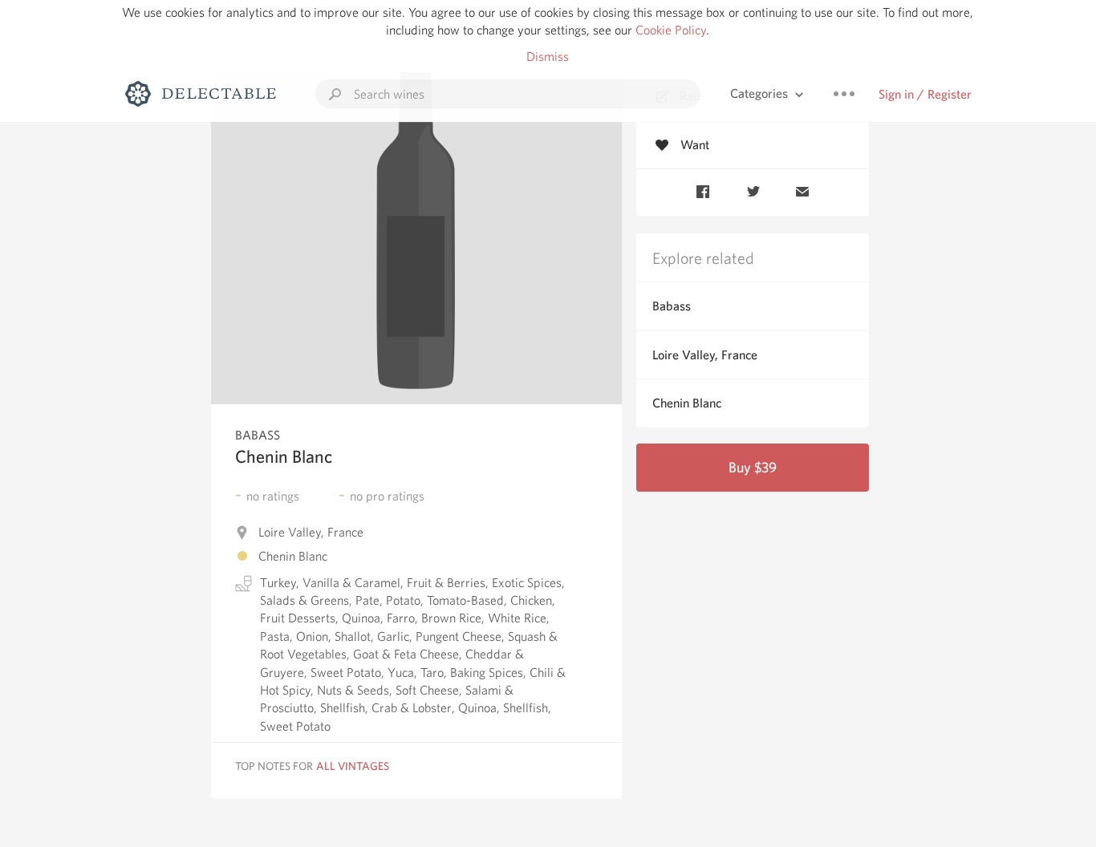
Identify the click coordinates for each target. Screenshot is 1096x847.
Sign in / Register (925, 94)
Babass (671, 306)
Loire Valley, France (704, 355)
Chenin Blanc (686, 403)
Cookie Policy (670, 30)
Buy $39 (753, 467)
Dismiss (547, 56)
